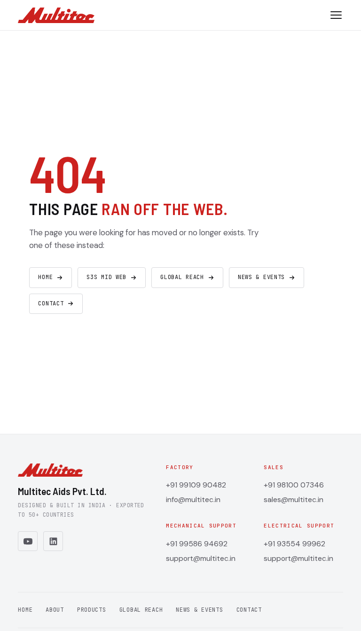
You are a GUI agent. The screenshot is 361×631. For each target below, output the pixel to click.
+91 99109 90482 (196, 485)
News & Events (261, 277)
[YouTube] (28, 541)
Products (91, 610)
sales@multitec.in (293, 499)
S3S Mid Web (106, 277)
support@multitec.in (200, 558)
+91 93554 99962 (294, 544)
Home (45, 277)
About (55, 610)
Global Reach (182, 277)
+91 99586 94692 (197, 544)
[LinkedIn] (53, 541)
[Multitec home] (56, 15)
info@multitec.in (193, 499)
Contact (50, 303)
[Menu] (336, 15)
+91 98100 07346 (294, 485)
